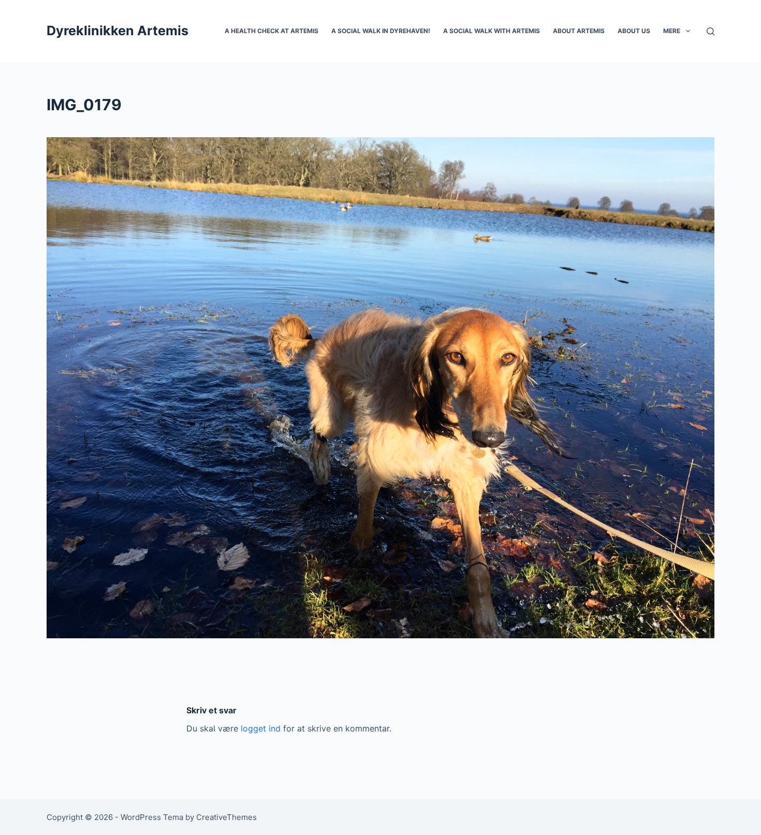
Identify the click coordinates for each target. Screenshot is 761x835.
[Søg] (710, 31)
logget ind (261, 728)
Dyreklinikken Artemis (117, 30)
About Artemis (579, 31)
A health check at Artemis (271, 31)
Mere (671, 31)
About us (634, 31)
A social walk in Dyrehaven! (380, 31)
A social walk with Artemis (491, 31)
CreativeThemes (226, 817)
